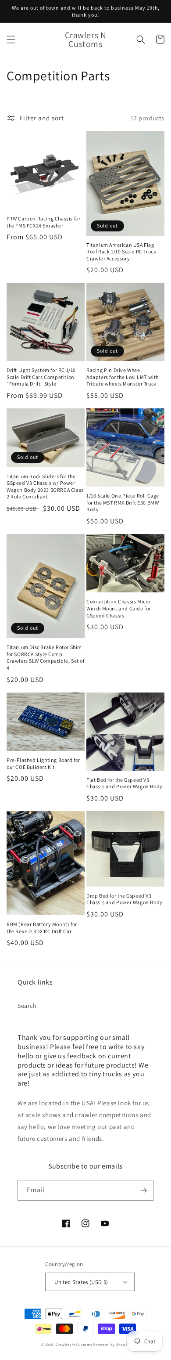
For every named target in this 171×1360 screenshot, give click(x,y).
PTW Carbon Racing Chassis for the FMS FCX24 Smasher (43, 222)
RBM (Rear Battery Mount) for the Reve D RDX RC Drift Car (42, 927)
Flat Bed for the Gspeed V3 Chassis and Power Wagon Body (124, 783)
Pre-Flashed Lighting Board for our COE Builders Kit (43, 763)
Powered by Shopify (111, 1344)
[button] (11, 39)
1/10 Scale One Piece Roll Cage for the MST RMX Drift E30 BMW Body (122, 502)
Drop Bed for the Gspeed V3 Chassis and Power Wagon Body (124, 899)
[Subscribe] (143, 1190)
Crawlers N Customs (74, 1344)
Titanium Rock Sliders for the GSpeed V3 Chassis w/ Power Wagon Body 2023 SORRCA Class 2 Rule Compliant (45, 486)
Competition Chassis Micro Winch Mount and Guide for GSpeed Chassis (118, 608)
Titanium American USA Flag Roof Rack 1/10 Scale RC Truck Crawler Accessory (121, 252)
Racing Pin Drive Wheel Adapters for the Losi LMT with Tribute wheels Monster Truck (122, 377)
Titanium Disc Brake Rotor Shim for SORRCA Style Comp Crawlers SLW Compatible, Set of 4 (46, 657)
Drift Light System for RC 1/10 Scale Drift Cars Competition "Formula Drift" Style (41, 377)
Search (27, 1006)
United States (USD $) (81, 1282)
